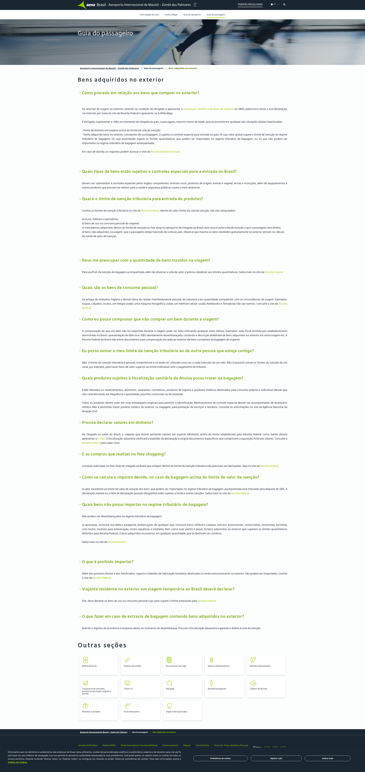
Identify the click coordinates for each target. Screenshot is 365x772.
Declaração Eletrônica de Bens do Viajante (209, 109)
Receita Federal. (274, 272)
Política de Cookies (17, 762)
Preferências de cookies (220, 758)
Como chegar (171, 14)
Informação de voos (149, 14)
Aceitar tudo (327, 758)
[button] (99, 665)
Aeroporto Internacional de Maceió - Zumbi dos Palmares (109, 68)
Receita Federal (150, 210)
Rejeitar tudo (276, 758)
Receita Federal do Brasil (165, 151)
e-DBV (101, 438)
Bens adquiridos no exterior (183, 68)
